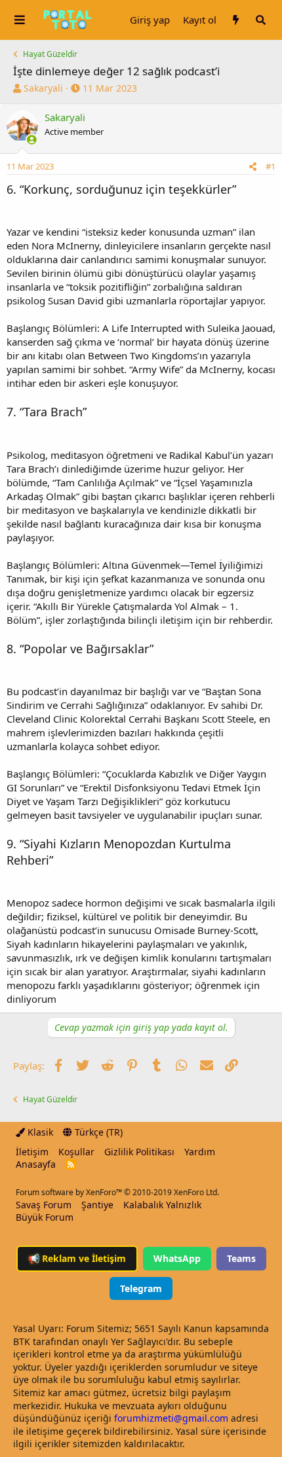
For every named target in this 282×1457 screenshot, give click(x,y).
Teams (241, 1258)
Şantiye (97, 1204)
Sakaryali (43, 88)
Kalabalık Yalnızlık (162, 1204)
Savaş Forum (43, 1204)
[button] (19, 20)
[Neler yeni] (235, 20)
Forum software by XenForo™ (117, 1192)
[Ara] (260, 20)
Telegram (141, 1288)
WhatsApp (177, 1258)
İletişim (32, 1151)
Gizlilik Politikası (139, 1151)
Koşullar (76, 1151)
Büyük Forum (44, 1217)
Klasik (39, 1132)
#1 (270, 166)
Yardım (199, 1151)
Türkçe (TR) (97, 1132)
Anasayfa (36, 1164)
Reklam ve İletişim (77, 1258)
